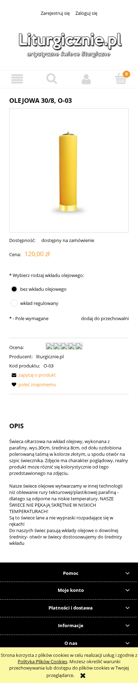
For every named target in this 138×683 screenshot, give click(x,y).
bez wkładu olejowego (43, 289)
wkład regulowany (39, 303)
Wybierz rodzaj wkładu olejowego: (46, 275)
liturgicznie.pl (50, 356)
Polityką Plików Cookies (42, 661)
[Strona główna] (69, 43)
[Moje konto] (86, 79)
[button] (17, 79)
